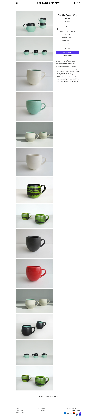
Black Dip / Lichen (67, 43)
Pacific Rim (68, 34)
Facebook (42, 408)
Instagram (42, 410)
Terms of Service (20, 412)
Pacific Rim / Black (67, 40)
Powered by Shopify (76, 410)
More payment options (67, 55)
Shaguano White (63, 28)
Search (17, 408)
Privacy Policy (19, 410)
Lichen (62, 31)
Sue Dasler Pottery (48, 3)
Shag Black (74, 28)
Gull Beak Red (71, 31)
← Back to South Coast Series (48, 396)
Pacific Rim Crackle (68, 37)
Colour (67, 26)
